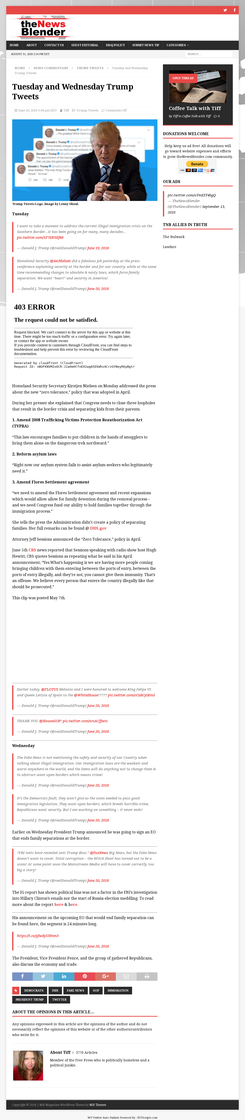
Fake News (75, 990)
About (31, 45)
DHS (55, 990)
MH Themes (97, 1105)
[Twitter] (225, 10)
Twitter (59, 999)
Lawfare (169, 247)
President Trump (30, 999)
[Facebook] (234, 10)
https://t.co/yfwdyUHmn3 (38, 936)
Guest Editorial (85, 45)
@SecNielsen (60, 261)
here (58, 904)
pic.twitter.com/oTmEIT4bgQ (192, 195)
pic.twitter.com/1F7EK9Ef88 (40, 237)
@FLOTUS (49, 689)
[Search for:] (209, 54)
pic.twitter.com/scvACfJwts (85, 721)
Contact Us (54, 45)
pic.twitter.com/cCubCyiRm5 (131, 695)
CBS (32, 550)
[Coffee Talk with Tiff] (198, 86)
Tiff (66, 110)
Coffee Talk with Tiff (195, 108)
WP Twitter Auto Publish (103, 1117)
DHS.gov (98, 528)
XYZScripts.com (147, 1117)
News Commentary (50, 68)
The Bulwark (173, 237)
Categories (176, 45)
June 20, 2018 (98, 289)
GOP (96, 990)
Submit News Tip (145, 45)
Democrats (34, 990)
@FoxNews (99, 853)
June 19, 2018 (98, 248)
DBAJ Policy (115, 45)
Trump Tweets (87, 110)
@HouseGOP (50, 721)
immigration (118, 990)
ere (74, 904)
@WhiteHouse (86, 695)
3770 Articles (86, 1052)
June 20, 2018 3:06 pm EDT (37, 110)
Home (14, 45)
